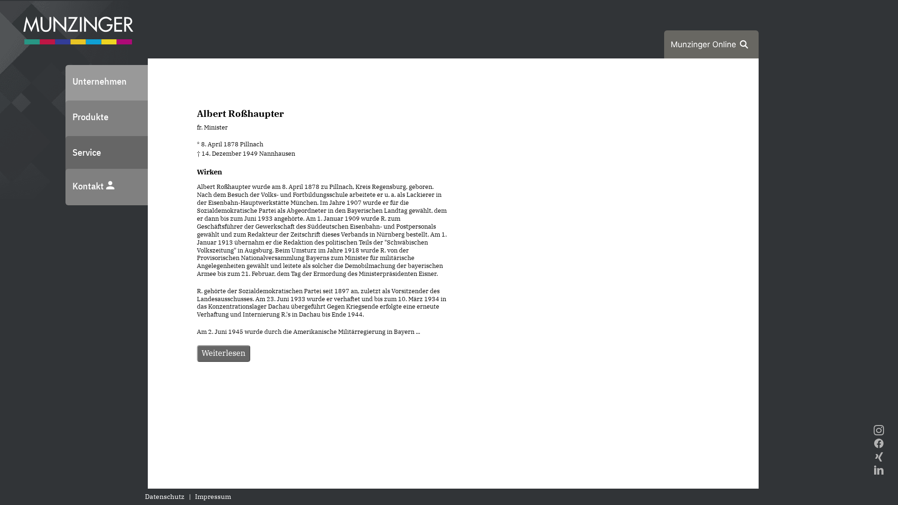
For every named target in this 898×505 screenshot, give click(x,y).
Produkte (90, 116)
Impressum (213, 496)
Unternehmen (99, 81)
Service (86, 152)
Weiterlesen (224, 353)
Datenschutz (164, 496)
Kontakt (89, 186)
